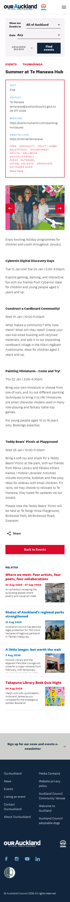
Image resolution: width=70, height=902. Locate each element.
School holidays (22, 163)
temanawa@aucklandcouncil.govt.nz (33, 106)
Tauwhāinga (33, 64)
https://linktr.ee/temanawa (26, 139)
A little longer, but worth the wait (33, 649)
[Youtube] (27, 859)
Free (13, 146)
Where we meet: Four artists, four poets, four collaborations (33, 577)
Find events (49, 48)
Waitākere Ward (21, 167)
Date (12, 35)
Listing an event (14, 797)
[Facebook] (6, 859)
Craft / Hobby (48, 146)
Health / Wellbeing (23, 153)
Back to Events (35, 549)
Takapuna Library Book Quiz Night (33, 683)
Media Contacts (49, 773)
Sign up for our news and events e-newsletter (32, 746)
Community (27, 146)
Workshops (45, 163)
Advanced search (19, 48)
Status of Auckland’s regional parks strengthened (34, 614)
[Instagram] (16, 859)
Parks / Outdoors (22, 160)
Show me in (15, 24)
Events (11, 64)
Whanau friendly (22, 156)
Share (17, 533)
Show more (16, 171)
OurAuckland (13, 773)
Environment (40, 149)
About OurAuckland (17, 817)
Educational (18, 149)
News (7, 781)
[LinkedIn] (37, 859)
